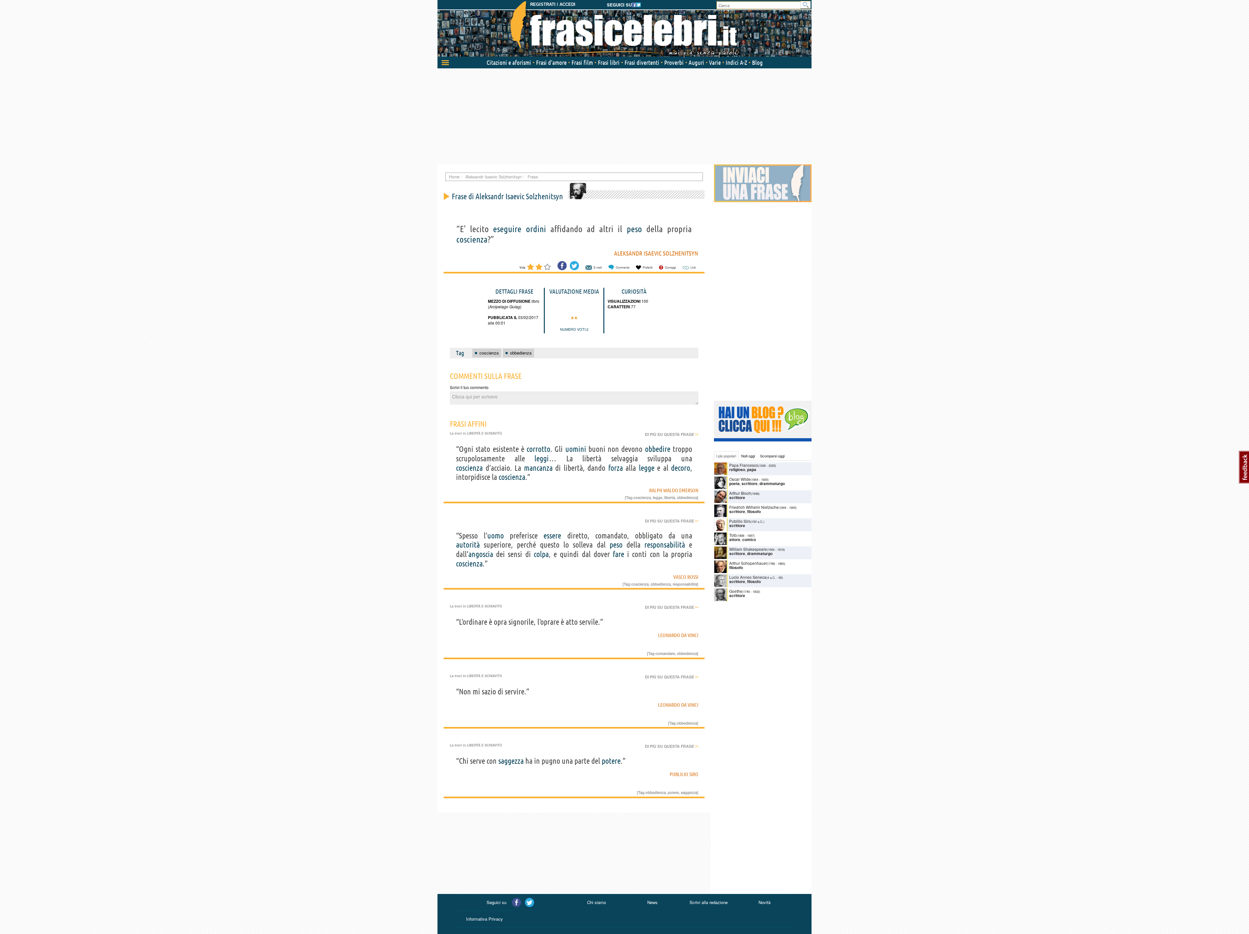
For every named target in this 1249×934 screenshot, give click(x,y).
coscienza (472, 239)
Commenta (622, 267)
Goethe (735, 591)
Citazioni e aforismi (509, 62)
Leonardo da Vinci (678, 635)
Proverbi (674, 62)
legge (646, 468)
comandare (665, 653)
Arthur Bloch (740, 493)
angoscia (480, 554)
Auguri (696, 62)
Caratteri (619, 307)
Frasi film (582, 62)
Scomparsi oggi (772, 455)
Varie (715, 62)
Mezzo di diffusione (509, 301)
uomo (495, 535)
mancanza (538, 468)
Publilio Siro (684, 774)
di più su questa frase (671, 434)
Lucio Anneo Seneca (747, 577)
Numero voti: (573, 329)
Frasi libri (609, 62)
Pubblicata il (502, 317)
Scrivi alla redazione (709, 902)
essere (552, 535)
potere (611, 761)
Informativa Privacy (484, 919)
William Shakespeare (748, 549)
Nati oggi (748, 455)
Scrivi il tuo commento (469, 387)
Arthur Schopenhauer (748, 563)
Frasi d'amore (551, 62)
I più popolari (726, 455)
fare (618, 554)
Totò (733, 535)
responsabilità (664, 544)
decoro (680, 468)
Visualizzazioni (624, 301)
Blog (757, 62)
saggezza (511, 761)
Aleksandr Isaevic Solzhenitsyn (656, 253)
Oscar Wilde (740, 479)
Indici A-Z (736, 62)
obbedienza (687, 497)
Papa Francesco (743, 465)
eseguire (507, 229)
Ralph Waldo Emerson (673, 490)
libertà (669, 497)
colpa (541, 554)
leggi (541, 458)
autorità (468, 544)
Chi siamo (596, 902)
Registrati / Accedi (552, 4)
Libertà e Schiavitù (484, 433)
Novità (765, 902)
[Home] (624, 29)
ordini (536, 229)
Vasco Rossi (685, 577)
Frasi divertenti (641, 62)
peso (634, 229)
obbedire (657, 449)
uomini (575, 449)
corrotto (538, 449)
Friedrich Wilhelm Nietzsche (754, 507)
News (652, 902)
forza (615, 468)
